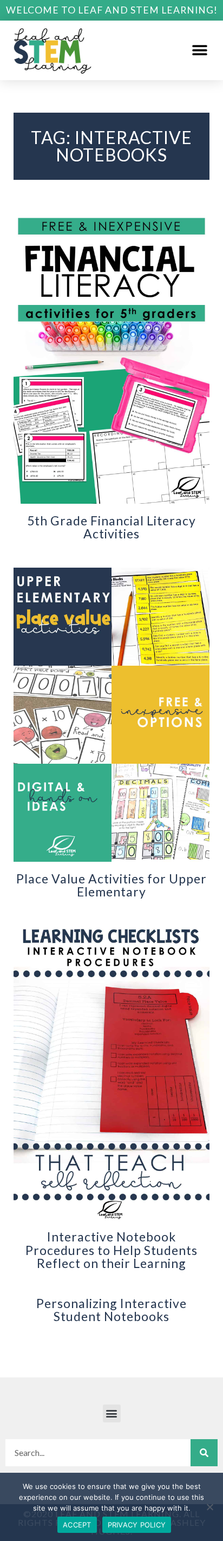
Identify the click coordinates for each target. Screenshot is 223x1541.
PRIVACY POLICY (137, 1524)
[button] (200, 50)
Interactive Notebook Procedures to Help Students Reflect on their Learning (111, 1249)
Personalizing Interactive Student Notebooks (111, 1310)
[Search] (204, 1452)
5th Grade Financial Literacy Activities (111, 527)
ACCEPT (77, 1524)
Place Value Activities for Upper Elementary (111, 885)
